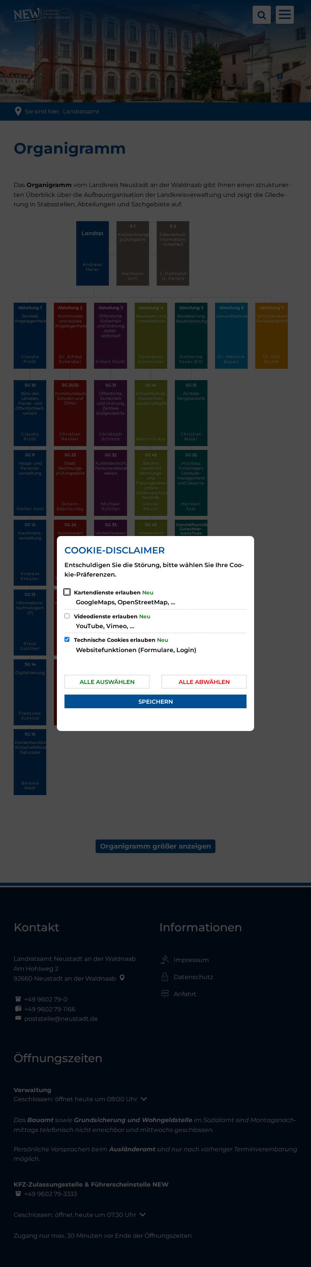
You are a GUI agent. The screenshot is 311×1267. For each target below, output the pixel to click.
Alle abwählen (204, 681)
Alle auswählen (107, 681)
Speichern (155, 701)
